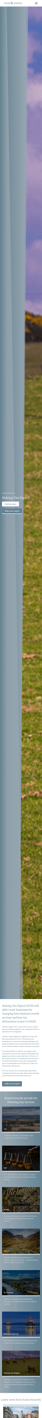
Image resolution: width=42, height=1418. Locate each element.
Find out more (10, 504)
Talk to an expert (11, 511)
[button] (36, 3)
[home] (13, 3)
